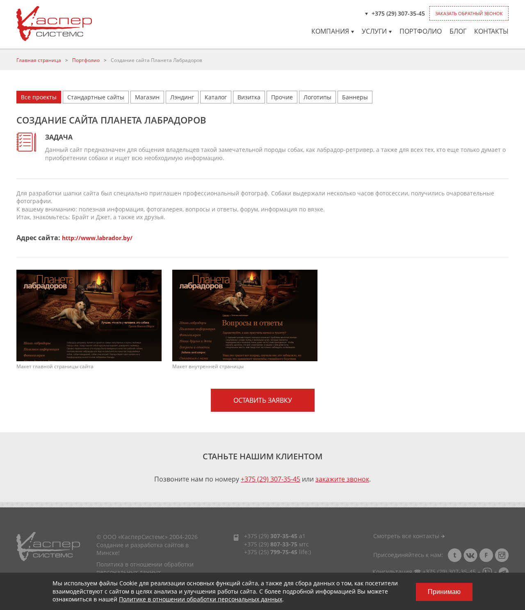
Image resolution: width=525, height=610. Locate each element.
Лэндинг (182, 97)
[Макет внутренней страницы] (244, 315)
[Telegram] (504, 572)
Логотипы (317, 97)
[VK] (470, 555)
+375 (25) (270, 552)
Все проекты (39, 97)
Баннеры (355, 97)
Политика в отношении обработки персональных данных (145, 568)
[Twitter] (455, 555)
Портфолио (420, 31)
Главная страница (38, 60)
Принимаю (444, 591)
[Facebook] (486, 555)
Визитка (248, 97)
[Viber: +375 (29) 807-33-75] (487, 572)
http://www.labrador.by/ (97, 238)
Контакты (491, 31)
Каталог (216, 97)
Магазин (147, 97)
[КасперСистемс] (54, 23)
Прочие (282, 97)
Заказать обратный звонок (469, 13)
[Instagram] (502, 555)
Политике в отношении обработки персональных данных (200, 599)
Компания (330, 31)
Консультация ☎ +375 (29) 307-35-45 (424, 572)
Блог (458, 31)
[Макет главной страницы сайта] (89, 315)
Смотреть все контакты (407, 536)
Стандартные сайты (95, 97)
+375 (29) (270, 536)
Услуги (374, 31)
